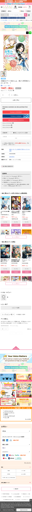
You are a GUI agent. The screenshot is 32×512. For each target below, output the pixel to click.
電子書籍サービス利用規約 (7, 496)
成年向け (9, 11)
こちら (14, 176)
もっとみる (28, 419)
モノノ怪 (6, 417)
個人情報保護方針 (18, 496)
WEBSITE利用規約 (6, 493)
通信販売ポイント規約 (26, 493)
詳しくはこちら (27, 462)
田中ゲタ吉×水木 (12, 18)
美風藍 (6, 414)
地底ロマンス (4, 18)
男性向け (22, 11)
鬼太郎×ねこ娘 (15, 218)
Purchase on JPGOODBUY (16, 112)
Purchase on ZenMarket (16, 116)
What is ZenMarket (7, 125)
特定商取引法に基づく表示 (9, 499)
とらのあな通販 (4, 20)
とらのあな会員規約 (16, 493)
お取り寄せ (16, 100)
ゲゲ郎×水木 (24, 219)
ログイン (25, 7)
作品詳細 (5, 225)
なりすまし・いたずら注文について (23, 499)
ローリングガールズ (9, 416)
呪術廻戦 (23, 18)
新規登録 (20, 7)
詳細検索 (29, 15)
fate (18, 18)
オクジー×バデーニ (9, 412)
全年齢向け (3, 11)
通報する (29, 329)
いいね (3, 299)
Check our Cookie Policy (8, 510)
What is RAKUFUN (7, 127)
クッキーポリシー (27, 496)
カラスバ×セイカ (8, 411)
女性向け (29, 11)
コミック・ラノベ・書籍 (13, 20)
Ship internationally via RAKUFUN (16, 120)
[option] (16, 53)
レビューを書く (16, 307)
